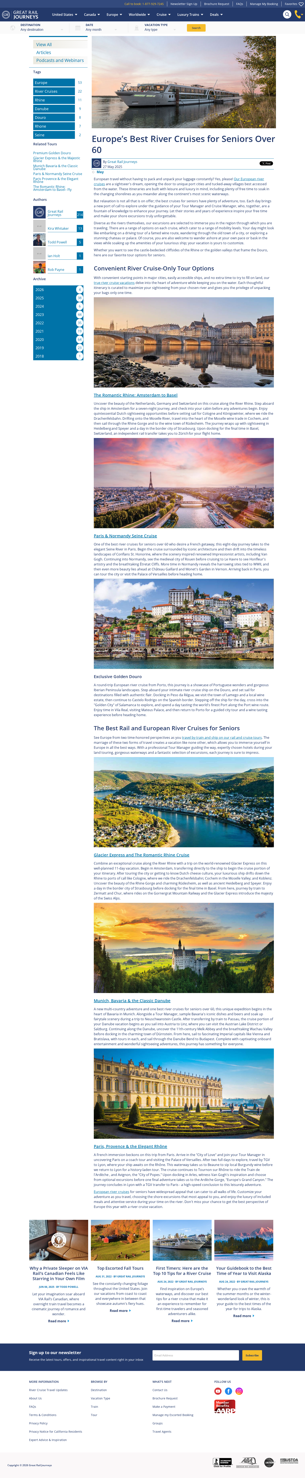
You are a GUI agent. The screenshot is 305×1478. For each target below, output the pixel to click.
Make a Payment (163, 1407)
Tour (94, 1415)
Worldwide (137, 14)
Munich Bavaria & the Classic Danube (55, 167)
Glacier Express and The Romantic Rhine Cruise (141, 855)
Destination (30, 25)
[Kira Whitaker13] (58, 222)
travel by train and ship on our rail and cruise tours (222, 737)
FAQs (239, 4)
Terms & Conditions (42, 1415)
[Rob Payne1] (58, 263)
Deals (214, 14)
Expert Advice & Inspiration (48, 1440)
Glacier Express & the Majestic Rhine (56, 159)
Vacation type (156, 25)
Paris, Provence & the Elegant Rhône (130, 1146)
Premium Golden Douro (52, 153)
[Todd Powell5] (58, 236)
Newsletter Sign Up (184, 4)
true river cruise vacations (114, 282)
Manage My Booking (264, 4)
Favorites (291, 4)
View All (44, 44)
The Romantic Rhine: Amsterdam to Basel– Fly (52, 188)
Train (94, 1407)
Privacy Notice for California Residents (55, 1432)
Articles (43, 52)
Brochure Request (216, 4)
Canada (90, 14)
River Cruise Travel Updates (48, 1390)
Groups (157, 1423)
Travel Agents (161, 1432)
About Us (35, 1398)
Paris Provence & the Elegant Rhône (55, 180)
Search (196, 28)
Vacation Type (100, 1398)
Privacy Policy (38, 1423)
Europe (112, 14)
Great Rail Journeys (122, 161)
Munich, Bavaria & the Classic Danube (132, 1000)
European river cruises (111, 1191)
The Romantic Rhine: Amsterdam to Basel (136, 395)
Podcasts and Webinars (60, 60)
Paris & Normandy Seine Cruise (57, 173)
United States (62, 14)
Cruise (162, 14)
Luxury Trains (188, 14)
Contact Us (159, 1390)
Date (89, 25)
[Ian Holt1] (58, 249)
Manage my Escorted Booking (172, 1415)
